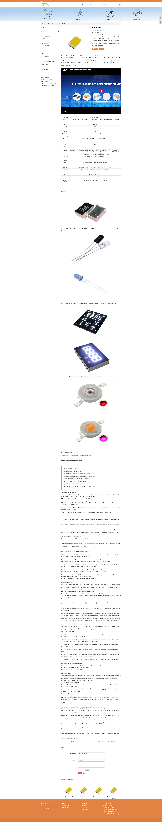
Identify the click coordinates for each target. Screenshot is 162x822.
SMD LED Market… (45, 64)
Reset (84, 773)
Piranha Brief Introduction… (47, 59)
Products (72, 4)
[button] (74, 4)
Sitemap (98, 820)
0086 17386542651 (50, 79)
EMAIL (101, 48)
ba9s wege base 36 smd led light (108, 741)
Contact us (104, 4)
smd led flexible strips (84, 796)
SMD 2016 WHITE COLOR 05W (70, 738)
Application (85, 4)
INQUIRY (96, 48)
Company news (65, 805)
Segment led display (46, 33)
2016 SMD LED (62, 23)
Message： (73, 763)
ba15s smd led (79, 741)
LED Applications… (45, 56)
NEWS (64, 803)
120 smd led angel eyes (98, 796)
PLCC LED (44, 31)
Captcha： (74, 769)
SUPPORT (85, 803)
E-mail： (74, 760)
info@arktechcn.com (48, 1)
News (78, 4)
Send (80, 773)
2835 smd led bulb (69, 796)
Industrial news (65, 807)
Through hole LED (45, 38)
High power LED (45, 43)
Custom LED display (46, 36)
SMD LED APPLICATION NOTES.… (48, 61)
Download (92, 4)
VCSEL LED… (44, 53)
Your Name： (73, 757)
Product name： (72, 753)
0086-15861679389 (59, 1)
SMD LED (55, 23)
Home (60, 4)
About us (66, 4)
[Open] (160, 19)
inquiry (98, 4)
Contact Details (85, 809)
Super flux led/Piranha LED (47, 45)
